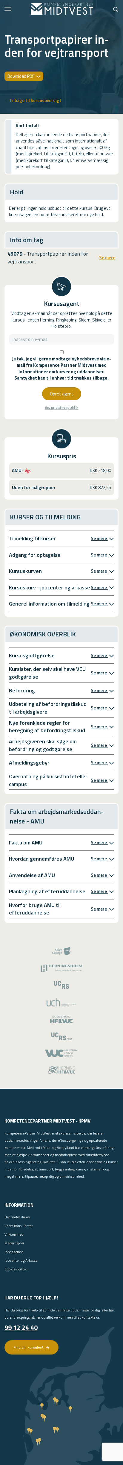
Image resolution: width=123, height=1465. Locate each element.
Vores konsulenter (18, 1226)
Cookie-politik (15, 1269)
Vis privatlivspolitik (62, 407)
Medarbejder (14, 1243)
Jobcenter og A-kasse (20, 1260)
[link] (62, 9)
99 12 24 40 (21, 1328)
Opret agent (61, 393)
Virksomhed (13, 1234)
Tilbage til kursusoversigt (35, 100)
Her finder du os (17, 1217)
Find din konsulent (29, 1347)
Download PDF (21, 76)
